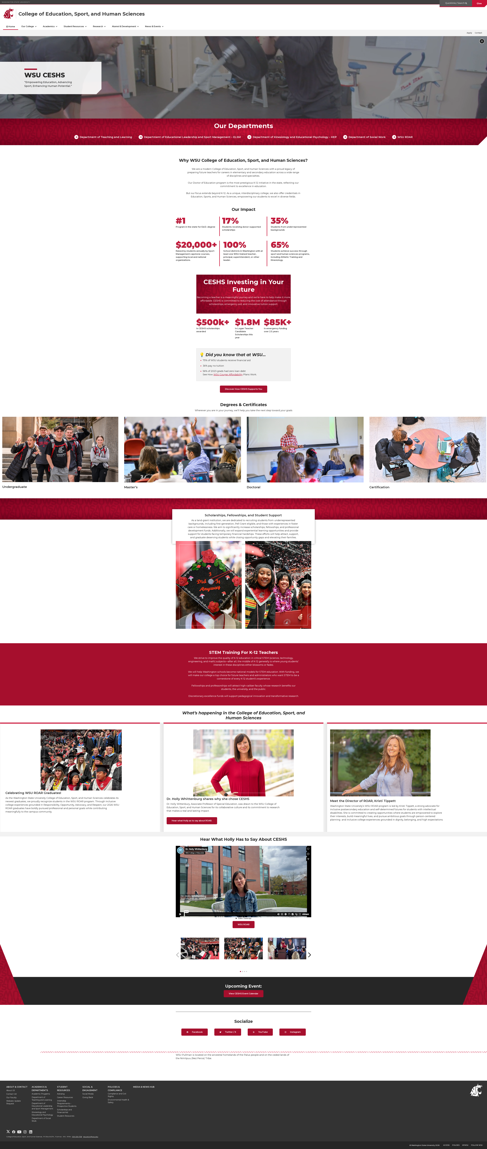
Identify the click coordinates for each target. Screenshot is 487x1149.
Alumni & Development (124, 26)
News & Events (153, 26)
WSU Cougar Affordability (228, 374)
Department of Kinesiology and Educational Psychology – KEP (294, 137)
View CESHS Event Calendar (243, 993)
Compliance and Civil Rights (117, 1095)
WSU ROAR (405, 137)
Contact (478, 33)
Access (446, 1145)
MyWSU (465, 1145)
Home (11, 26)
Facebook (197, 1032)
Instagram (295, 1032)
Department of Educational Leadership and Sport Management (42, 1106)
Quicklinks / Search (455, 3)
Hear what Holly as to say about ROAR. (192, 820)
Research (98, 26)
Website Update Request (13, 1102)
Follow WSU (477, 1145)
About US (10, 1090)
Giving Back (87, 1097)
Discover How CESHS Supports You (243, 389)
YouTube (263, 1032)
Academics (49, 26)
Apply (469, 33)
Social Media (87, 1094)
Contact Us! (11, 1094)
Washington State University (16, 2)
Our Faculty (11, 1097)
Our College (27, 26)
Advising (61, 1094)
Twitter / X (230, 1032)
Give (479, 3)
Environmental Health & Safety (118, 1101)
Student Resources (74, 26)
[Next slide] (309, 955)
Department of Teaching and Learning (106, 137)
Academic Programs (41, 1094)
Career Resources (65, 1097)
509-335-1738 (77, 1137)
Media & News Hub (143, 1087)
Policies (455, 1145)
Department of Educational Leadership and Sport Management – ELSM (192, 137)
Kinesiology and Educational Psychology (42, 1113)
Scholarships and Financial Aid (64, 1111)
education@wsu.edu (90, 1137)
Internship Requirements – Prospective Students (66, 1103)
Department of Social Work (367, 137)
